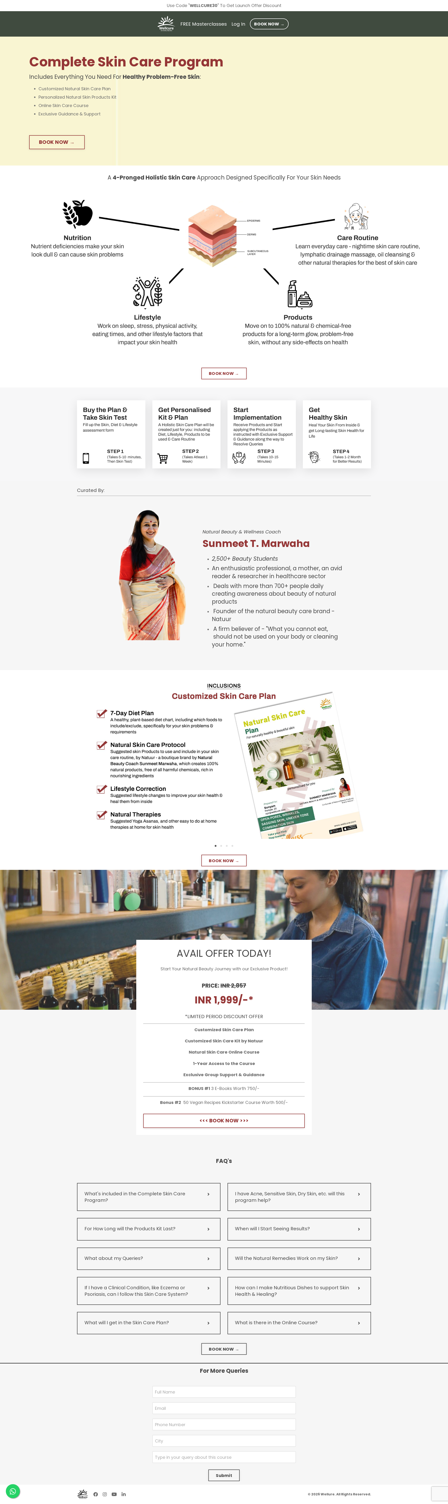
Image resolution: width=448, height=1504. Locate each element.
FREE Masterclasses (203, 24)
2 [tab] (221, 846)
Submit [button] (224, 1475)
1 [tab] (215, 846)
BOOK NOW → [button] (269, 24)
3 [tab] (226, 846)
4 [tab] (232, 846)
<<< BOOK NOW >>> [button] (224, 1120)
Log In (238, 24)
